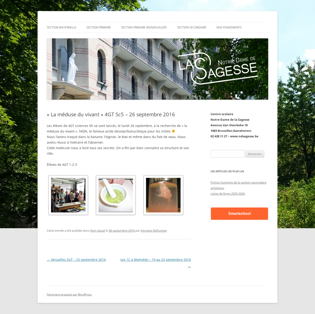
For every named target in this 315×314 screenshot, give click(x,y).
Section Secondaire (191, 27)
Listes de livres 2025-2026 (228, 193)
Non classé (97, 230)
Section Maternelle (61, 27)
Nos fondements (229, 27)
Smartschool (239, 213)
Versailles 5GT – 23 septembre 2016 (76, 259)
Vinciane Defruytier (154, 230)
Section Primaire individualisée (144, 27)
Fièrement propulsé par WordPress (69, 294)
